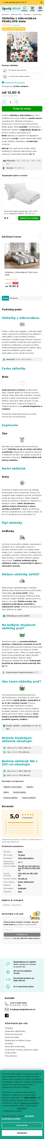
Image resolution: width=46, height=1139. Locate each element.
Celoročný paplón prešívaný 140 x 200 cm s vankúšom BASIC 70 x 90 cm (21, 212)
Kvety (20, 882)
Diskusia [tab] (14, 298)
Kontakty (9, 1043)
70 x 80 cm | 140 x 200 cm (28, 866)
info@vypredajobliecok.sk (22, 1009)
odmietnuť (22, 1108)
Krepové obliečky (29, 798)
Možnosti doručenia (15, 83)
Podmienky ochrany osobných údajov (21, 1050)
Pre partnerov (11, 1056)
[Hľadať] (24, 7)
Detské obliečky (19, 792)
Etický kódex (10, 1053)
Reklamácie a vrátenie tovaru (18, 1040)
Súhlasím (22, 1133)
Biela (20, 852)
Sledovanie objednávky (15, 1031)
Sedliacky (22, 888)
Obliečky (29, 787)
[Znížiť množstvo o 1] (4, 102)
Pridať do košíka (22, 109)
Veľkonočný (29, 882)
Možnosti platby (12, 1037)
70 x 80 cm (22, 879)
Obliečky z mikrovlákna (13, 787)
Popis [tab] (5, 298)
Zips (20, 892)
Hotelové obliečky (11, 798)
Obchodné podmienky (15, 1046)
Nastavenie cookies (28, 1103)
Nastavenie (22, 1125)
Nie (19, 885)
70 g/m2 (21, 855)
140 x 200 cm (23, 873)
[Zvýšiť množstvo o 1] (16, 102)
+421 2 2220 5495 (18, 1003)
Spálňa (6, 792)
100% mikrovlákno (26, 858)
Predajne (9, 1028)
